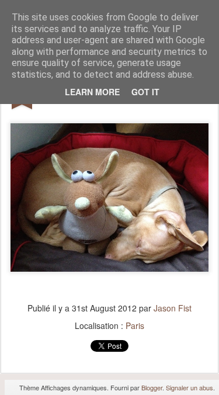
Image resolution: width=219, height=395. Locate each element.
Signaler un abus (189, 387)
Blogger (151, 387)
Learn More (92, 92)
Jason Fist (173, 308)
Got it (145, 92)
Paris (135, 325)
